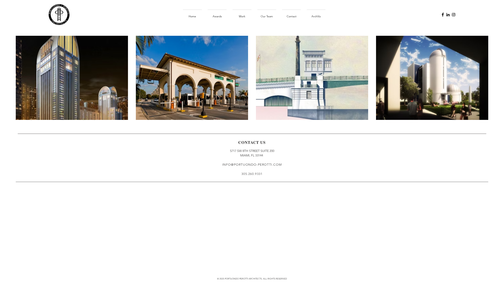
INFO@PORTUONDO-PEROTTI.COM (252, 164)
